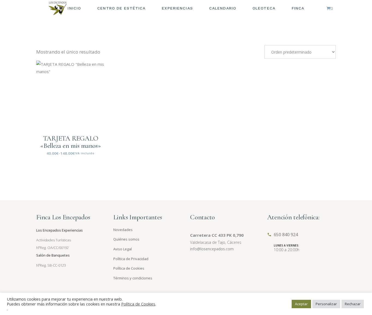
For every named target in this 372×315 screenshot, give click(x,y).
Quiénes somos (126, 239)
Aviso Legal (122, 249)
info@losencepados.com (212, 248)
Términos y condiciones (132, 278)
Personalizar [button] (326, 303)
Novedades (123, 230)
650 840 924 (286, 235)
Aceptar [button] (301, 303)
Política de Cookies (128, 268)
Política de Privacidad (130, 259)
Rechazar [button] (353, 303)
